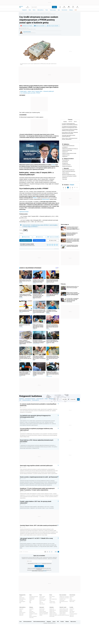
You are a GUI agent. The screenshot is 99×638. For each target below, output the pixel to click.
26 (67, 187)
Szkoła (30, 565)
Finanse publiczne (65, 160)
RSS (58, 576)
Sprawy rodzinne (42, 551)
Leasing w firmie (52, 556)
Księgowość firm (22, 550)
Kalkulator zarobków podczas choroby (69, 153)
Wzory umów (72, 567)
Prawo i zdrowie (42, 559)
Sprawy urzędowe (42, 555)
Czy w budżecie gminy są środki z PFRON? (30, 92)
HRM (30, 557)
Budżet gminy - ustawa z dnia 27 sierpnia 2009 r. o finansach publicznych (37, 91)
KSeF (20, 557)
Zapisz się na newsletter (54, 236)
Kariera (54, 576)
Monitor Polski (41, 565)
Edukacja (31, 562)
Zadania (20, 566)
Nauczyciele (31, 566)
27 (70, 187)
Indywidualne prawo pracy (33, 551)
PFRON (53, 164)
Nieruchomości (72, 550)
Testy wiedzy (64, 179)
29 (74, 187)
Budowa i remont (72, 555)
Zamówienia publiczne (66, 164)
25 (65, 187)
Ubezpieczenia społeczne (67, 166)
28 (72, 187)
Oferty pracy (72, 571)
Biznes (51, 550)
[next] (58, 520)
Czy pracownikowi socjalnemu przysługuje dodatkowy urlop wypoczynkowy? (69, 130)
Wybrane (75, 121)
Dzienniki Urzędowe (42, 566)
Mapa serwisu (73, 576)
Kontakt (62, 576)
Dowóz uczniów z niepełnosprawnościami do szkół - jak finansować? (69, 139)
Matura (30, 570)
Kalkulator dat (64, 156)
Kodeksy (40, 570)
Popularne (65, 121)
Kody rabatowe (72, 566)
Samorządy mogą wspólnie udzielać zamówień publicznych (68, 136)
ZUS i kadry (21, 555)
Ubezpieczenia (31, 554)
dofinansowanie (45, 199)
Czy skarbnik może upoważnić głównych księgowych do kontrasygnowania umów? (69, 127)
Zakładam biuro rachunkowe (64, 551)
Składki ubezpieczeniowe (64, 566)
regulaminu (39, 532)
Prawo (40, 550)
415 (55, 520)
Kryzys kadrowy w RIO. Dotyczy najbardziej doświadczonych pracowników (70, 133)
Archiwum (71, 565)
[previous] (45, 520)
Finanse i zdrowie (52, 557)
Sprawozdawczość (40, 367)
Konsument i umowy (42, 554)
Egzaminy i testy (32, 567)
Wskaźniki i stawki (63, 562)
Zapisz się (39, 535)
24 (63, 187)
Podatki (46, 367)
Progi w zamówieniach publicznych (68, 171)
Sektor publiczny (22, 562)
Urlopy (30, 555)
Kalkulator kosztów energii (67, 150)
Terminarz (66, 184)
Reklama (67, 576)
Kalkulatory (66, 144)
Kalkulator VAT (65, 151)
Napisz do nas (40, 236)
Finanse (71, 554)
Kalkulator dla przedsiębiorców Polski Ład (70, 148)
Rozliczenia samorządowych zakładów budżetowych (69, 177)
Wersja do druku (27, 236)
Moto (50, 555)
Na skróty (71, 562)
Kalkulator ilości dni (65, 154)
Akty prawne (41, 562)
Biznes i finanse (52, 551)
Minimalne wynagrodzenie (64, 565)
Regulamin (49, 576)
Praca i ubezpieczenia (53, 554)
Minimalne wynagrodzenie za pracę (68, 174)
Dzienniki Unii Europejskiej (43, 567)
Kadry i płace (51, 367)
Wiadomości (21, 367)
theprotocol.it (72, 570)
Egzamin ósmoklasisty (33, 571)
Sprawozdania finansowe (64, 556)
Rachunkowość (65, 161)
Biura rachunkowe (63, 550)
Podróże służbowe (63, 567)
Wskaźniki (66, 168)
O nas (20, 576)
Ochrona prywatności (27, 576)
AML (60, 557)
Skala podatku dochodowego (64, 570)
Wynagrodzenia (65, 163)
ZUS (20, 369)
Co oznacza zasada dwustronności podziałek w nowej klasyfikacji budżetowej (69, 124)
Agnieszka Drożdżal (27, 31)
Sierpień (72, 184)
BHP (30, 556)
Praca (40, 556)
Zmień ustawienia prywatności (39, 576)
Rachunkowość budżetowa (30, 367)
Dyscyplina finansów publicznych (68, 169)
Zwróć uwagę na (65, 224)
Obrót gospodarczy (22, 554)
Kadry (30, 550)
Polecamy (63, 284)
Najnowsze (70, 121)
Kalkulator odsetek (53, 567)
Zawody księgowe (22, 556)
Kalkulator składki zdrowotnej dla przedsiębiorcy (68, 146)
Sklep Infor (41, 557)
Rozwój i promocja (22, 567)
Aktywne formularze (69, 158)
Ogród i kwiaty (72, 556)
